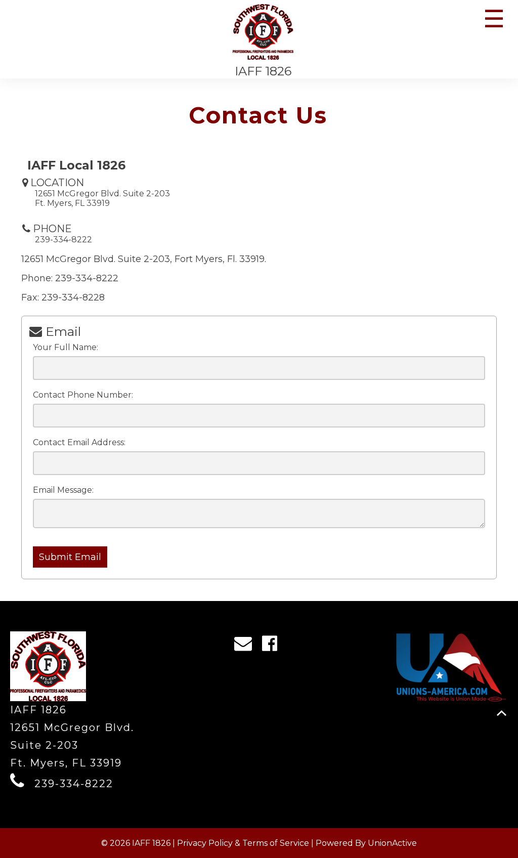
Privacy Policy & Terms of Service (243, 843)
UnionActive (392, 843)
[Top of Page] (501, 713)
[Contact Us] (246, 646)
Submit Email (70, 557)
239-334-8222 (73, 784)
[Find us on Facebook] (273, 646)
